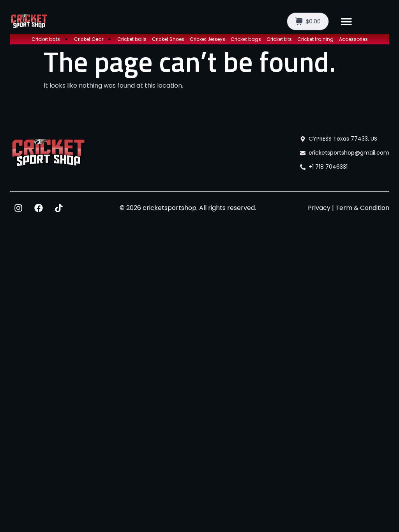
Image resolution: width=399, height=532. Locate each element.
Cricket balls (132, 39)
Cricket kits (279, 39)
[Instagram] (18, 208)
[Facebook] (38, 208)
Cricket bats (46, 39)
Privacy (319, 207)
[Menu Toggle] (346, 21)
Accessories (353, 39)
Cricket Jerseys (207, 39)
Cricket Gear (88, 39)
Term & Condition (362, 207)
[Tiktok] (58, 208)
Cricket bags (246, 39)
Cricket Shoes (168, 39)
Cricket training (315, 39)
